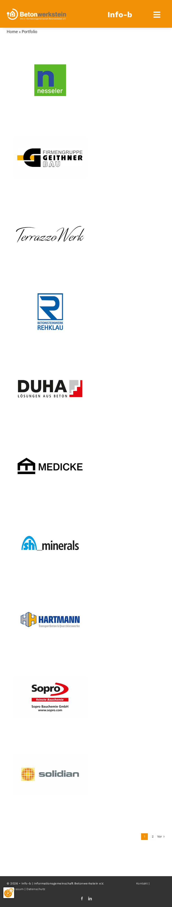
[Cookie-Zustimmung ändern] (8, 892)
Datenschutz (35, 889)
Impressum (15, 889)
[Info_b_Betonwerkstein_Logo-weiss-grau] (36, 10)
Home (12, 31)
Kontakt (142, 883)
